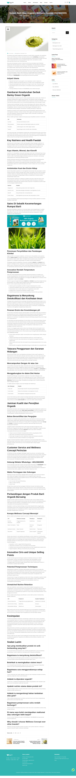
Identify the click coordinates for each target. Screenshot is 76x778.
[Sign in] (67, 2)
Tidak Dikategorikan (57, 49)
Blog (41, 2)
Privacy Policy (48, 772)
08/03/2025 (59, 74)
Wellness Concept (14, 332)
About (29, 2)
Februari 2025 (56, 89)
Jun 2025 (55, 83)
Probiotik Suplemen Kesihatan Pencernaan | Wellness (62, 65)
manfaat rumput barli (12, 200)
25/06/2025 (54, 60)
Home (25, 2)
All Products (35, 2)
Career (51, 2)
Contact (45, 2)
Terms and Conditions (56, 772)
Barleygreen (26, 15)
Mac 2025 (55, 86)
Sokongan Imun (23, 53)
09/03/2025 (59, 67)
